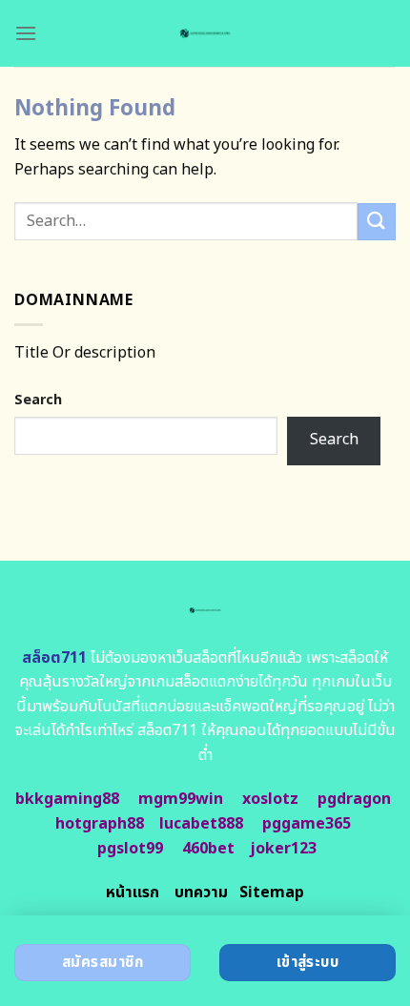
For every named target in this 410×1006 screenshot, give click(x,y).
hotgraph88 (99, 823)
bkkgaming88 (67, 799)
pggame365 (306, 823)
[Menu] (25, 33)
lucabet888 (201, 823)
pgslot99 (130, 848)
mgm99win (180, 799)
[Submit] (377, 221)
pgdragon (354, 799)
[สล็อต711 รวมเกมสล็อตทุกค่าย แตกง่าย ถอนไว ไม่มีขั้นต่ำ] (205, 33)
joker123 (283, 848)
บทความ (201, 892)
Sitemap (271, 892)
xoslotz (270, 799)
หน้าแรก (132, 892)
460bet (208, 848)
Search (38, 400)
